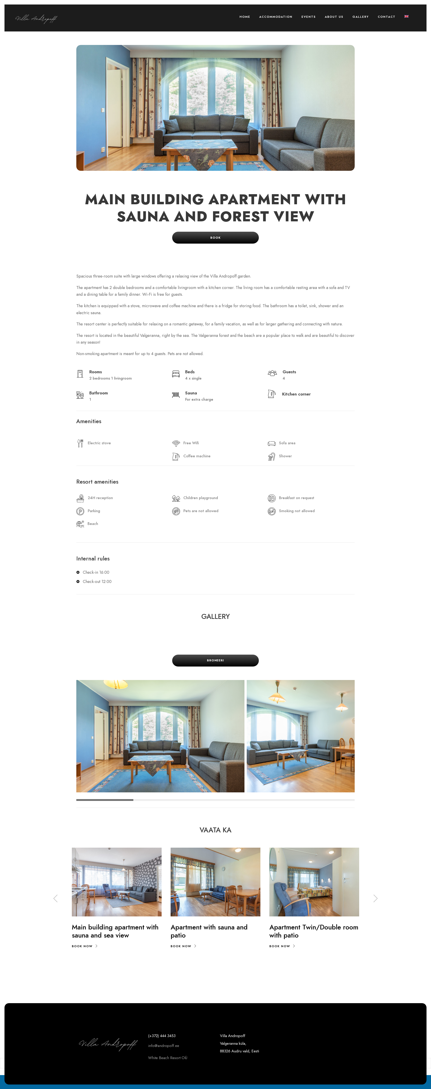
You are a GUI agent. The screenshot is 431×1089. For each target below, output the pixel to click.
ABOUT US (334, 17)
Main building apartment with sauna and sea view (115, 931)
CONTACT (387, 17)
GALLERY (360, 17)
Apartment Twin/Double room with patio (313, 931)
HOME (245, 17)
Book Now (82, 946)
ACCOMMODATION (275, 17)
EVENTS (308, 17)
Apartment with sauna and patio (209, 931)
